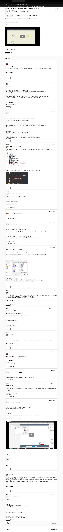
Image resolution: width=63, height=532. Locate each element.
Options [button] (56, 8)
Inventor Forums (18, 6)
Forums (10, 4)
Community (6, 4)
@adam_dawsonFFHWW (9, 66)
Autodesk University (24, 4)
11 (8, 308)
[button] (57, 11)
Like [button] (10, 52)
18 (8, 494)
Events (15, 4)
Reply (7, 52)
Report (13, 52)
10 (8, 290)
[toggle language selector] (53, 1)
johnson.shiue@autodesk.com (18, 297)
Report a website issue (54, 529)
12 (8, 332)
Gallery (20, 4)
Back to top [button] (8, 529)
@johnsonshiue (9, 115)
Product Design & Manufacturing (11, 6)
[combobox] (18, 1)
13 (8, 351)
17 (8, 472)
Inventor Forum (22, 6)
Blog (13, 4)
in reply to (17, 146)
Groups (18, 4)
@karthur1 (13, 196)
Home (6, 6)
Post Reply (54, 523)
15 (8, 383)
